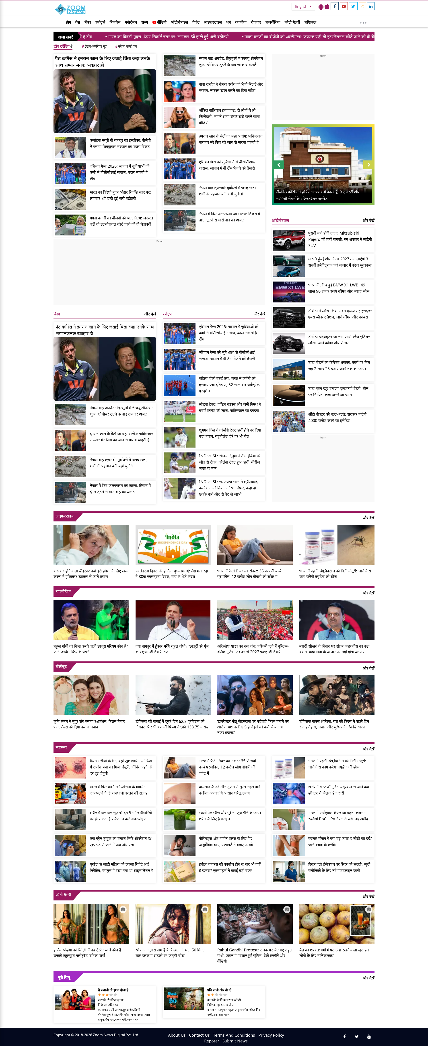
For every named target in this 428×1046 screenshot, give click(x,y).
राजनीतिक (272, 22)
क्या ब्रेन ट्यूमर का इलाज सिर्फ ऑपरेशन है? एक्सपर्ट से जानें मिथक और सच (121, 841)
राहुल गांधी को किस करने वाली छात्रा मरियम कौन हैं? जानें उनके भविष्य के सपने (91, 648)
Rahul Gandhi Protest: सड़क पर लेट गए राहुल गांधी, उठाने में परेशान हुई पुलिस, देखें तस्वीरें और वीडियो (254, 955)
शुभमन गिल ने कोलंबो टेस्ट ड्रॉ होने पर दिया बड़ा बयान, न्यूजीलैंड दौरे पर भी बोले (230, 433)
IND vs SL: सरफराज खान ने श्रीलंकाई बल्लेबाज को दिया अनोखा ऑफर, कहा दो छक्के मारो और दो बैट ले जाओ (228, 488)
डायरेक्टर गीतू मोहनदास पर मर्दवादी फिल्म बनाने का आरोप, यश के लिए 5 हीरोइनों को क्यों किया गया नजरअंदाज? (253, 727)
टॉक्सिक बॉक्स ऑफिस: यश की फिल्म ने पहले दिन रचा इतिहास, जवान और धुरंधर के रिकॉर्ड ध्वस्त (334, 724)
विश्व (87, 22)
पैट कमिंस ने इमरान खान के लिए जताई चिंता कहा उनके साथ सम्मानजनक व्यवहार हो (102, 61)
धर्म (228, 22)
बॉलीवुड (61, 666)
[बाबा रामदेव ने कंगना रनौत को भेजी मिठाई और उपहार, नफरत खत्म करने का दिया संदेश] (179, 91)
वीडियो (161, 22)
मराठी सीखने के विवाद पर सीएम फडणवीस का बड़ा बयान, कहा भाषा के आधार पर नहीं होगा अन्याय (334, 648)
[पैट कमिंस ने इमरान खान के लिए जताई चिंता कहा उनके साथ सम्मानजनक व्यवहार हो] (105, 101)
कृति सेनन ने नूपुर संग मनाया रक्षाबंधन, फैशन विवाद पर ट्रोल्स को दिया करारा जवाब (89, 724)
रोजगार (256, 22)
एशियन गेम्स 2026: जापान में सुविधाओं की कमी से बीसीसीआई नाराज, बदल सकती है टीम (119, 172)
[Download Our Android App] (321, 6)
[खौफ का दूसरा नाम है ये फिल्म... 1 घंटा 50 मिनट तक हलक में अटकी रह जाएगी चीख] (173, 923)
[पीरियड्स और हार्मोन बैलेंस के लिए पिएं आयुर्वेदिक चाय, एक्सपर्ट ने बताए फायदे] (179, 845)
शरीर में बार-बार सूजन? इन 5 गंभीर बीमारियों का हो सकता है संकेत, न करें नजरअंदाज (121, 815)
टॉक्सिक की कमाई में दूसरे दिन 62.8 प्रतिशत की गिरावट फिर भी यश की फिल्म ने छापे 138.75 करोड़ (172, 724)
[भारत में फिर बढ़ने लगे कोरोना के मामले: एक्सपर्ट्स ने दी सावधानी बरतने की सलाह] (70, 793)
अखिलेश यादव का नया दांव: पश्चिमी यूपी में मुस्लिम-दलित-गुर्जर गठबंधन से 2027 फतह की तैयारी (253, 648)
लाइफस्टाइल (213, 22)
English (301, 6)
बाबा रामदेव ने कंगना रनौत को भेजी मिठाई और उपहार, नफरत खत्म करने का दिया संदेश (231, 87)
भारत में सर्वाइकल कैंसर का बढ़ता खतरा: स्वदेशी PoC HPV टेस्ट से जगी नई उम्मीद (338, 815)
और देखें (150, 313)
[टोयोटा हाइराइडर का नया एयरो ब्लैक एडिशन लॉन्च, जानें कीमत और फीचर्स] (289, 343)
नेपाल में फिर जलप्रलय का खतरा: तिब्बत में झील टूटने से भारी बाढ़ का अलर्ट (229, 217)
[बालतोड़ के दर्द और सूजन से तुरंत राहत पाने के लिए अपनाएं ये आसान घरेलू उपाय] (179, 793)
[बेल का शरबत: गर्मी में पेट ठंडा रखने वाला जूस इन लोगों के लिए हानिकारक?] (337, 923)
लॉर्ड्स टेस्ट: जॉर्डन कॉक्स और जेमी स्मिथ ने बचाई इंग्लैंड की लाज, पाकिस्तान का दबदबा (230, 407)
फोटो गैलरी (292, 22)
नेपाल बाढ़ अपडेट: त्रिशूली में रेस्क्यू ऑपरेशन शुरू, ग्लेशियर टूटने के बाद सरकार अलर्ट (231, 61)
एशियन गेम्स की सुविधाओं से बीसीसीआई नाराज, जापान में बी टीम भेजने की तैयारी (227, 165)
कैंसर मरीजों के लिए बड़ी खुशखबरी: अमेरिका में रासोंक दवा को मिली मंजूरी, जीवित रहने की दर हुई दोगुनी (121, 767)
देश (77, 22)
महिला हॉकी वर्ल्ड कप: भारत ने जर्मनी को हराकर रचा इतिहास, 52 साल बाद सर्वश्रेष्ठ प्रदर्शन (229, 384)
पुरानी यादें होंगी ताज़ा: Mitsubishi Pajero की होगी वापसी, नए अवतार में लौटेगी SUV (340, 239)
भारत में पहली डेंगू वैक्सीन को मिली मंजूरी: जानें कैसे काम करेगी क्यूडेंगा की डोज (335, 573)
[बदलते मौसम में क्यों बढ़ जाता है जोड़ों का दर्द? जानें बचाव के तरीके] (289, 845)
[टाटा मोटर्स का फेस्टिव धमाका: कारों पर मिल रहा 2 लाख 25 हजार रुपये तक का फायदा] (289, 369)
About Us (177, 1035)
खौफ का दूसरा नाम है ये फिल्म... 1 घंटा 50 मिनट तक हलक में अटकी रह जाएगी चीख (170, 952)
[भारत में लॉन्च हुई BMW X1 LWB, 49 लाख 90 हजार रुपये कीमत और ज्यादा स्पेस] (289, 292)
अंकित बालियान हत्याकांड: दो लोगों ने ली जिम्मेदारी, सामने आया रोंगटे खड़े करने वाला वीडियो (229, 116)
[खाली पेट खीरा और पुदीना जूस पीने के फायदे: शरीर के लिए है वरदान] (179, 819)
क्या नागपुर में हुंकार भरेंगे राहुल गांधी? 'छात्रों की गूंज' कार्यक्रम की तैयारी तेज (173, 648)
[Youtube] (344, 6)
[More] (363, 21)
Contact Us (199, 1035)
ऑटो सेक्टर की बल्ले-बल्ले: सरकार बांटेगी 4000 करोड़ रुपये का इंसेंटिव (337, 417)
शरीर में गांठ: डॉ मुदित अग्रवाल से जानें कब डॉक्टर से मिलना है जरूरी (338, 790)
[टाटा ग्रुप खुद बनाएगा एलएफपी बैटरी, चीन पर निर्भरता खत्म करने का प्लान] (289, 395)
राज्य (144, 22)
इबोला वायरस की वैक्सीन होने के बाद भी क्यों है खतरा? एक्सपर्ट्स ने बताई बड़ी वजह (230, 867)
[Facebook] (335, 6)
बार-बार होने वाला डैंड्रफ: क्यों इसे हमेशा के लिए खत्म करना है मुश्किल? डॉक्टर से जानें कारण (91, 573)
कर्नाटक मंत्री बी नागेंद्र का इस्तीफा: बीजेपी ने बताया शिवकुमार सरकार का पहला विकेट (120, 143)
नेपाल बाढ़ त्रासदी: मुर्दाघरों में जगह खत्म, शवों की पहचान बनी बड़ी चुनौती (228, 191)
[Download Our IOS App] (327, 6)
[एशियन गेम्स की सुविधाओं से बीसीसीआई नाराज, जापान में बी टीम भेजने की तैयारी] (179, 168)
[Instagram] (362, 6)
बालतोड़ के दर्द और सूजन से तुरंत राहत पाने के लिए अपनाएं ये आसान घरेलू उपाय (229, 790)
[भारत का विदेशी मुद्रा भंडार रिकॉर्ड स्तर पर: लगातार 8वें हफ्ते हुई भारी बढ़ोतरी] (70, 199)
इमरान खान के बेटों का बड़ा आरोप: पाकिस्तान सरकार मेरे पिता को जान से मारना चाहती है (230, 139)
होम (68, 22)
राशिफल (310, 22)
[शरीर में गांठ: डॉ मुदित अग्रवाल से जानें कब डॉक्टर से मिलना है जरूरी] (289, 793)
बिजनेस (115, 22)
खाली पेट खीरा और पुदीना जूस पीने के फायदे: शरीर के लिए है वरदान (231, 815)
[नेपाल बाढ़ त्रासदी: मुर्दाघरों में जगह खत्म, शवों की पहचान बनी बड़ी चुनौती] (179, 194)
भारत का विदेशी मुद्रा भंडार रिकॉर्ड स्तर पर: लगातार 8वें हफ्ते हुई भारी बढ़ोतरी (113, 37)
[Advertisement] (159, 274)
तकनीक (240, 22)
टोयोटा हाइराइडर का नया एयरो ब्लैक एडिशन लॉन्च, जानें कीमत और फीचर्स (339, 339)
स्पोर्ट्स (100, 22)
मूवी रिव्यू (64, 977)
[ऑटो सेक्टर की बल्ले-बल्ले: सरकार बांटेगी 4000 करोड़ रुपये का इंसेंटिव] (289, 421)
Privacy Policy (271, 1035)
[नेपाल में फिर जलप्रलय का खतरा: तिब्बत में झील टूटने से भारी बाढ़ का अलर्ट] (179, 220)
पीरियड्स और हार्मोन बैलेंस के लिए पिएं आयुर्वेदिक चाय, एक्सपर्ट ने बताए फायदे (226, 841)
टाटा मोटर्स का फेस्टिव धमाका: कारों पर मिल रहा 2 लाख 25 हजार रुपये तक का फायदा (339, 365)
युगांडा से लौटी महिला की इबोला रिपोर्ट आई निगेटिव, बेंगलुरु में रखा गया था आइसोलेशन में (121, 867)
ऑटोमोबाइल (179, 22)
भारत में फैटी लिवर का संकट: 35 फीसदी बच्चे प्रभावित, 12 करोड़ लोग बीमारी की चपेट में (249, 573)
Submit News (235, 1041)
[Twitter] (353, 6)
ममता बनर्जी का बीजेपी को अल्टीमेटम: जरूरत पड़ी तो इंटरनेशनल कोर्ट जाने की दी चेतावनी (259, 37)
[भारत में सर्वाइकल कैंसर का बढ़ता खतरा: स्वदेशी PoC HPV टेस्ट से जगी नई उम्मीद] (289, 819)
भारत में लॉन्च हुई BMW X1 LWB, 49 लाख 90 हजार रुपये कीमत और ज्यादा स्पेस (338, 288)
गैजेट (196, 22)
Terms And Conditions (234, 1035)
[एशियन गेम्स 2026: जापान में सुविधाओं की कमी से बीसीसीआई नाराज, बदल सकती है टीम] (70, 173)
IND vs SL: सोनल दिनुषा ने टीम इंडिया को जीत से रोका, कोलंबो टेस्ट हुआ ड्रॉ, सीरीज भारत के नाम (230, 462)
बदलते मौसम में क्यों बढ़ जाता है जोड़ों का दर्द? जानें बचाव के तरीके (340, 841)
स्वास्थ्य (61, 747)
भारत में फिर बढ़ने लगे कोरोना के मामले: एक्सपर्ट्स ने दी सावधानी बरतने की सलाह (118, 790)
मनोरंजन (131, 22)
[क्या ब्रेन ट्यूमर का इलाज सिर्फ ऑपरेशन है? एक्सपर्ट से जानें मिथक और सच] (70, 845)
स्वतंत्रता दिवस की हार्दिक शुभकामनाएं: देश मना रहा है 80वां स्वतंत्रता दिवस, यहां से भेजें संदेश (172, 573)
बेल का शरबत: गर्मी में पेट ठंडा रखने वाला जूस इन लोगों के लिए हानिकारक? (334, 952)
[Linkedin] (370, 6)
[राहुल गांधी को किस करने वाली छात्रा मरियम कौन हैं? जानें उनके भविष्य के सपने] (91, 619)
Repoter (211, 1041)
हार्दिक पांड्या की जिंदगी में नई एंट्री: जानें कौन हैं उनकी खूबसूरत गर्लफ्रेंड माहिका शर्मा (87, 952)
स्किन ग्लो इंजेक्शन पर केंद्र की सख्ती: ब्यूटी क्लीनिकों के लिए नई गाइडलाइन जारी (339, 867)
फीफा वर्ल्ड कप (126, 46)
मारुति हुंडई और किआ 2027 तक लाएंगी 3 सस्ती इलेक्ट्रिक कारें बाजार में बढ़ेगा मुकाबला (340, 262)
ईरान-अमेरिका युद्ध (94, 46)
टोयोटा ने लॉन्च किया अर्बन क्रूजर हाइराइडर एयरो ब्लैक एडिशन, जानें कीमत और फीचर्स (340, 314)
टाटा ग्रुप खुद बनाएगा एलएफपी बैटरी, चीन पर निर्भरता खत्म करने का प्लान (338, 391)
